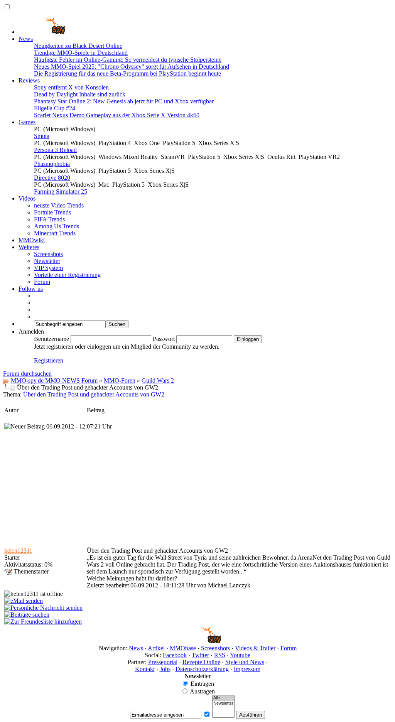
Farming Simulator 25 (60, 191)
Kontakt (145, 669)
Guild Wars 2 (158, 380)
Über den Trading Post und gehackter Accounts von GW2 (93, 394)
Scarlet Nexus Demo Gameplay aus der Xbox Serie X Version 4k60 (116, 115)
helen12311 (18, 550)
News (26, 38)
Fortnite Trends (52, 212)
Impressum (247, 669)
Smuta (41, 136)
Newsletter (47, 261)
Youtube (240, 655)
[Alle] (223, 698)
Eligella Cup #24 (54, 108)
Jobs (165, 669)
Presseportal (162, 662)
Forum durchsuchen (27, 373)
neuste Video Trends (59, 205)
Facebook (175, 655)
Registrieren (48, 360)
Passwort (164, 339)
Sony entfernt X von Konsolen (71, 87)
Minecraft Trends (55, 233)
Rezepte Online (201, 662)
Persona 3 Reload (55, 150)
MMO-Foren (119, 380)
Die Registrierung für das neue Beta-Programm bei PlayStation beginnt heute (127, 73)
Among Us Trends (56, 226)
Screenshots (48, 254)
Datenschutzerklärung (202, 669)
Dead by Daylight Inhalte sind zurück (79, 94)
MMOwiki (32, 240)
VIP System (48, 268)
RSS (219, 655)
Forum (42, 281)
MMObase (183, 648)
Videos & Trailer (255, 648)
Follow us (31, 288)
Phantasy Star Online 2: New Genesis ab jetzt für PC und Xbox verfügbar (124, 101)
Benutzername (51, 339)
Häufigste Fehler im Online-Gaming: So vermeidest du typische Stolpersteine (127, 59)
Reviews (29, 80)
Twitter (200, 655)
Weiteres (29, 247)
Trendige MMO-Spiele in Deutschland (81, 52)
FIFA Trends (49, 219)
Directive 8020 (52, 177)
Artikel (156, 648)
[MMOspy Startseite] (42, 32)
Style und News (244, 662)
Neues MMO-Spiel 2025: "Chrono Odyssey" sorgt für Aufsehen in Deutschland (131, 66)
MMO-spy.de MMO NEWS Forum (54, 380)
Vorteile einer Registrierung (67, 275)
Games (27, 122)
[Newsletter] (223, 703)
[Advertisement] (197, 488)
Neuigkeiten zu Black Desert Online (78, 45)
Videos (27, 198)
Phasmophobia (52, 163)
